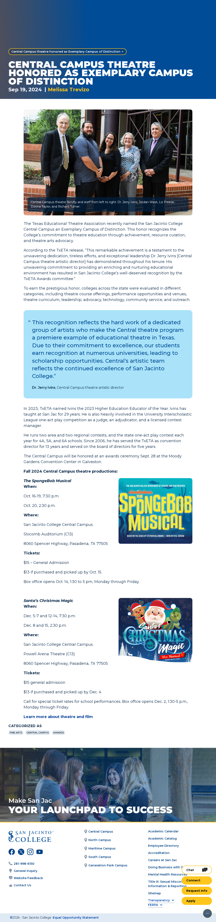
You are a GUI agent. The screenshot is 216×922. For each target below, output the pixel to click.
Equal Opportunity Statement (76, 917)
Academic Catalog (162, 838)
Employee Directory (163, 846)
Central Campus (38, 732)
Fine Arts (16, 732)
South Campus (99, 857)
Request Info (196, 891)
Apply (190, 901)
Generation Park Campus (107, 865)
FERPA (153, 905)
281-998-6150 (24, 864)
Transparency (159, 900)
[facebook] (11, 852)
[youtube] (38, 852)
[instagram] (29, 852)
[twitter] (20, 852)
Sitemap (154, 893)
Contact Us (22, 885)
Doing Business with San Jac (170, 867)
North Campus (99, 840)
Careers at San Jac (162, 860)
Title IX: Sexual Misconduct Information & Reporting (169, 884)
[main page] (27, 9)
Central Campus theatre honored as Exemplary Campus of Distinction (65, 51)
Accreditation (159, 853)
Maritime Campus (102, 848)
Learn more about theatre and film (58, 716)
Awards (58, 732)
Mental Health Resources (167, 874)
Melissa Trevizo (68, 90)
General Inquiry (25, 871)
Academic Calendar (163, 831)
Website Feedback (28, 878)
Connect (193, 880)
